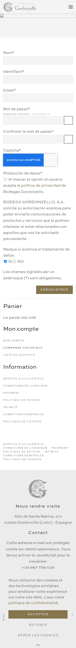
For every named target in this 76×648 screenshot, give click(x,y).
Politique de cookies (22, 422)
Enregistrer (54, 289)
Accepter (38, 614)
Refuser (38, 624)
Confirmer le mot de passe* (28, 132)
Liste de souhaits (19, 355)
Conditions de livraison (25, 386)
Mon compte (13, 341)
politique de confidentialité (33, 603)
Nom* (8, 53)
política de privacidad (41, 186)
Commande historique (23, 348)
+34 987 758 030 (38, 567)
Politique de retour (21, 400)
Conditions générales (23, 414)
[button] (71, 7)
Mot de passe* (16, 109)
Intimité (10, 407)
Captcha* (12, 150)
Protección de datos (22, 173)
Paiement (11, 393)
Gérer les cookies (38, 635)
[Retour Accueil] (20, 7)
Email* (9, 90)
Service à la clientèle (23, 379)
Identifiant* (13, 72)
